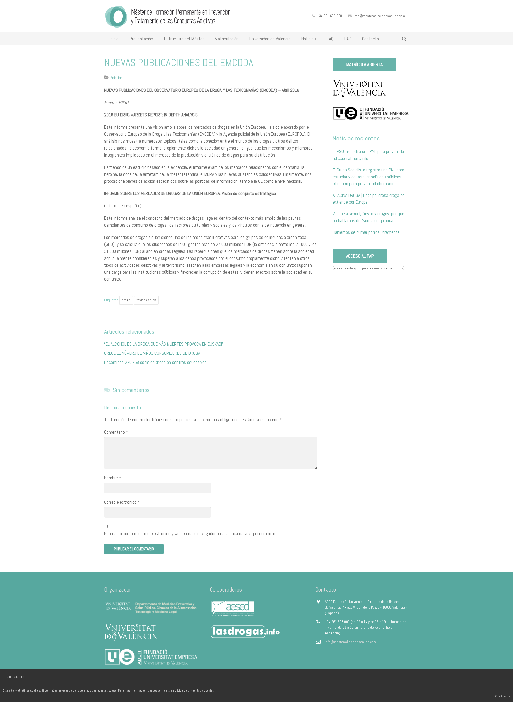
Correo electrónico (122, 502)
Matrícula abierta (364, 64)
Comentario (116, 432)
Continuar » (502, 696)
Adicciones (118, 77)
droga (126, 300)
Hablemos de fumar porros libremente (366, 232)
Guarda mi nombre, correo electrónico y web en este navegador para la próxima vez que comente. (190, 533)
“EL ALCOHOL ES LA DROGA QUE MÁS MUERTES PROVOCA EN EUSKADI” (163, 344)
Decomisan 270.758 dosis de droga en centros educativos (155, 362)
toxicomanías (146, 300)
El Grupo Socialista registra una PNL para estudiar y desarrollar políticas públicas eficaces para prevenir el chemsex (368, 176)
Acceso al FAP (360, 256)
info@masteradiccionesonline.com (379, 16)
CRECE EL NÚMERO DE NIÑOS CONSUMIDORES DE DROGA (152, 353)
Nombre (112, 478)
